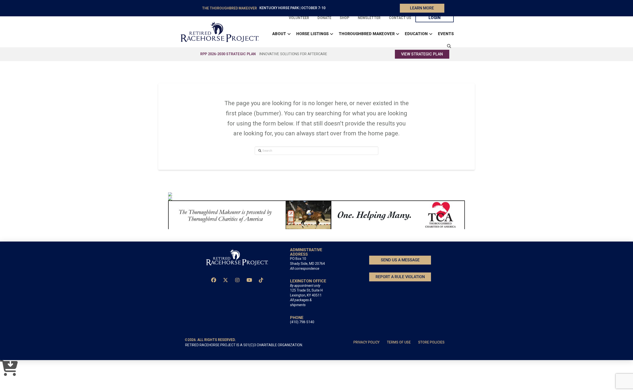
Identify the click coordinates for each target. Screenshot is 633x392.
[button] (448, 46)
